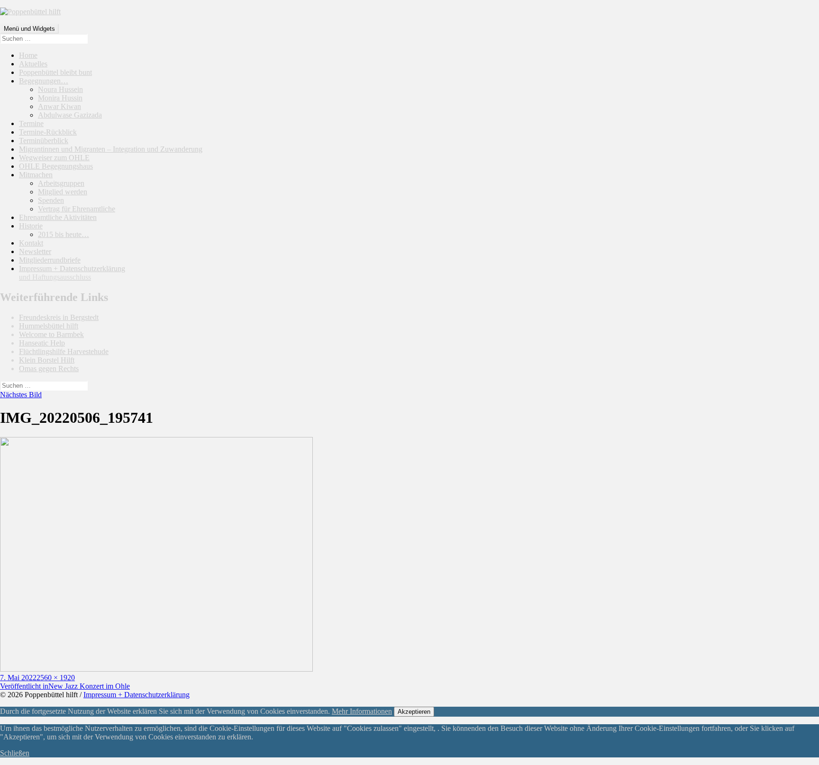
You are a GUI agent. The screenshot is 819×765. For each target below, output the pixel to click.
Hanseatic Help (42, 343)
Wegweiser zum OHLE (54, 158)
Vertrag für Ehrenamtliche (76, 209)
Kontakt (31, 243)
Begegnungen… (43, 81)
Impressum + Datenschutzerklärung (72, 272)
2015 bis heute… (63, 234)
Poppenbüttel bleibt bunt (55, 72)
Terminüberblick (43, 141)
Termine (31, 123)
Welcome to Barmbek (51, 334)
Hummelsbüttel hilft (48, 326)
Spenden (51, 200)
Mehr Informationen (362, 711)
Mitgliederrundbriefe (50, 260)
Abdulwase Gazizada (70, 115)
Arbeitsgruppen (61, 183)
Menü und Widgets (29, 28)
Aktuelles (33, 64)
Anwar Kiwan (59, 106)
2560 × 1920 (55, 678)
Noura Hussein (60, 89)
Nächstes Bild (21, 395)
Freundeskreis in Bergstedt (59, 317)
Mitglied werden (62, 192)
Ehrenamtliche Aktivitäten (58, 217)
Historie (31, 226)
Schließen (14, 753)
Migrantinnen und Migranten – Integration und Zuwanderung (110, 149)
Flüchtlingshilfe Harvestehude (64, 351)
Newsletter (35, 251)
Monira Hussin (60, 98)
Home (28, 55)
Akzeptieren (414, 711)
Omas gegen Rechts (49, 368)
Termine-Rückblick (48, 132)
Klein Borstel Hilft (46, 360)
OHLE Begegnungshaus (56, 166)
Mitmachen (36, 175)
